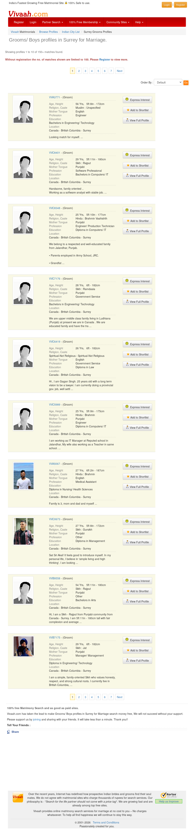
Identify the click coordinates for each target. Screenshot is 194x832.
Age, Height (56, 104)
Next (119, 71)
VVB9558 (54, 578)
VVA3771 (54, 97)
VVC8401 (54, 152)
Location (54, 126)
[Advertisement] (176, 146)
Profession (55, 115)
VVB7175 (54, 637)
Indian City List (71, 32)
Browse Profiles (48, 32)
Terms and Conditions (106, 822)
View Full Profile (139, 120)
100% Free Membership (84, 22)
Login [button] (167, 4)
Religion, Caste (58, 107)
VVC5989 (54, 404)
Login (33, 22)
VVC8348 (54, 208)
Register (19, 22)
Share (13, 732)
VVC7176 (54, 278)
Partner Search (51, 22)
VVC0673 (54, 519)
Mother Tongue (58, 111)
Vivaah (15, 32)
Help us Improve (169, 801)
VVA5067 (54, 464)
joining (37, 719)
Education (55, 119)
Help (138, 22)
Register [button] (180, 4)
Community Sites (117, 22)
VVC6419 (54, 341)
